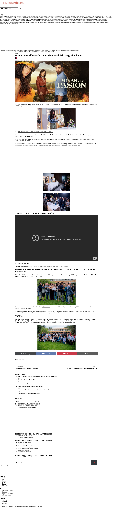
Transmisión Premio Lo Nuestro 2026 (21, 17)
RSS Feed (3, 471)
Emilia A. (18, 60)
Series (6, 50)
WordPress (39, 506)
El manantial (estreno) (23, 450)
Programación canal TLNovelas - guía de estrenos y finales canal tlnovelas (53, 50)
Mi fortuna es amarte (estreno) (25, 437)
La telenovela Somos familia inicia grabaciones (29, 393)
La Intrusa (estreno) (23, 444)
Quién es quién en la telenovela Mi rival (10, 16)
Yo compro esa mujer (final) (25, 447)
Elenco (10, 50)
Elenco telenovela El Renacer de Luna (97, 17)
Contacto (4, 492)
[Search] (20, 8)
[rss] (1, 474)
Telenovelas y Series (7, 490)
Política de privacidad (7, 493)
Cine (32, 50)
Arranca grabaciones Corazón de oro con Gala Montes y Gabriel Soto (34, 389)
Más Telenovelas (6, 495)
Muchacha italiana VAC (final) (26, 435)
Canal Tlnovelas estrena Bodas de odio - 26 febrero (74, 17)
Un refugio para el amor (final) (26, 445)
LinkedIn (4, 503)
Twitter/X (4, 501)
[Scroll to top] (2, 509)
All (1, 50)
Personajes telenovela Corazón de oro (30, 16)
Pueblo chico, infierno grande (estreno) (28, 448)
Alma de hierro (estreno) (24, 442)
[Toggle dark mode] (2, 12)
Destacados (76, 50)
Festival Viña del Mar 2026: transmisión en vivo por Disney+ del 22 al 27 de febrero (54, 20)
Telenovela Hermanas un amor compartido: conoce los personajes (42, 19)
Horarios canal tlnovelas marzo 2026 (27, 405)
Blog (3, 50)
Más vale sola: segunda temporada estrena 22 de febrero (46, 17)
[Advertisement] (56, 37)
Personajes (24, 50)
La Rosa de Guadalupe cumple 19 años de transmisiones (78, 22)
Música (14, 50)
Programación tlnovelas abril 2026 (27, 407)
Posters (29, 50)
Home (16, 51)
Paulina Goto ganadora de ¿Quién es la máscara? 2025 (31, 386)
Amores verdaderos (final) (24, 451)
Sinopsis (18, 50)
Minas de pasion (19, 359)
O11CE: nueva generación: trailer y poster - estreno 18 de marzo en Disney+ (60, 16)
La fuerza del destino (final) (25, 457)
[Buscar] (94, 462)
